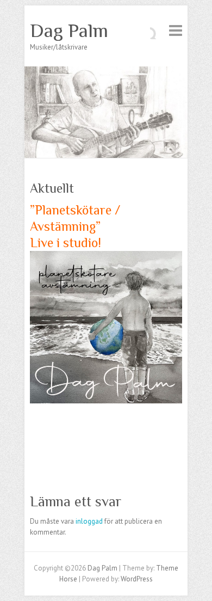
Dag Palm (69, 30)
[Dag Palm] (106, 71)
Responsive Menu (175, 30)
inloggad (89, 521)
